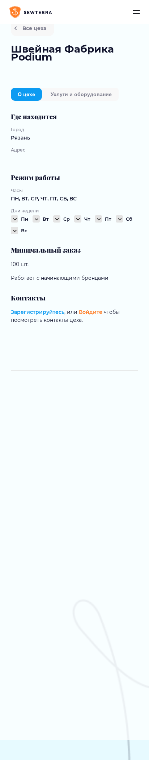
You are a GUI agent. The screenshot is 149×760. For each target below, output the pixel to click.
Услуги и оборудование (81, 94)
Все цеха (34, 28)
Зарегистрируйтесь (37, 312)
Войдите (90, 312)
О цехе (26, 94)
